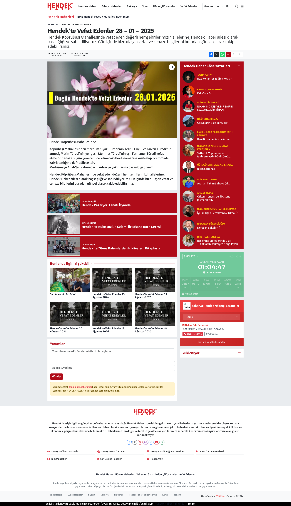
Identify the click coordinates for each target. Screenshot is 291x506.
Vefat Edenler (189, 6)
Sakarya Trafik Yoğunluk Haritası (167, 451)
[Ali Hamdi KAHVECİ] (188, 106)
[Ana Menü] (241, 6)
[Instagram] (145, 442)
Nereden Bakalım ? (208, 227)
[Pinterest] (140, 442)
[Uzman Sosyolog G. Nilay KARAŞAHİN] (188, 150)
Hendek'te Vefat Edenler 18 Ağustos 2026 (151, 330)
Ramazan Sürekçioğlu (211, 223)
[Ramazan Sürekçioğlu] (188, 225)
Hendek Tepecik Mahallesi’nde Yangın (103, 16)
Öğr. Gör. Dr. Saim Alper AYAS (215, 164)
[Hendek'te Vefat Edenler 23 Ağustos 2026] (112, 280)
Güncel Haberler (112, 6)
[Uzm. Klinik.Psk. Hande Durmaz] (188, 211)
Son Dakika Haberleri (111, 458)
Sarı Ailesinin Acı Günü (63, 294)
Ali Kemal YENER (207, 179)
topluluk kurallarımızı (80, 386)
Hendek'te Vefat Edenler (76, 24)
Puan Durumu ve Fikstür (212, 451)
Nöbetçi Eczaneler (164, 6)
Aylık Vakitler (191, 294)
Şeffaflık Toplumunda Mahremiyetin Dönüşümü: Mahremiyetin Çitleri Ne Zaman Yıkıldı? (216, 155)
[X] (134, 442)
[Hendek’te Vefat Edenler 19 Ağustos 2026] (112, 314)
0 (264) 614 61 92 (194, 334)
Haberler (52, 24)
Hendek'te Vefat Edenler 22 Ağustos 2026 (151, 296)
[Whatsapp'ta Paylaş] (222, 54)
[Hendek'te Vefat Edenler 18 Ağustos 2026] (155, 314)
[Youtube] (156, 442)
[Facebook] (129, 442)
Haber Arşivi (157, 458)
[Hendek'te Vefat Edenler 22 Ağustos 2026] (155, 280)
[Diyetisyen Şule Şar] (188, 240)
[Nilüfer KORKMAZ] (188, 120)
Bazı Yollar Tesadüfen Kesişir (214, 78)
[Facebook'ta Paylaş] (211, 54)
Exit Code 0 (204, 93)
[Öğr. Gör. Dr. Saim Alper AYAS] (188, 166)
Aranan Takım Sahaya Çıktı (213, 183)
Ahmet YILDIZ (205, 192)
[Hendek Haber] (60, 6)
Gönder (56, 376)
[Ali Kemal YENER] (188, 181)
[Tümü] (239, 66)
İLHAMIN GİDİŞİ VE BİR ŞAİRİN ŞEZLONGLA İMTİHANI (215, 108)
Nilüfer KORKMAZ (207, 119)
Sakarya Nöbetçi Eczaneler (65, 451)
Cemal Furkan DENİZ (209, 89)
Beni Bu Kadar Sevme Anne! (213, 139)
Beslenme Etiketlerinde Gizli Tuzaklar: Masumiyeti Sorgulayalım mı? (218, 242)
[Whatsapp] (161, 442)
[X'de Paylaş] (216, 54)
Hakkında (119, 495)
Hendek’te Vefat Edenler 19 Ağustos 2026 (108, 330)
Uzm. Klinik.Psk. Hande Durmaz (216, 209)
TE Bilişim (220, 496)
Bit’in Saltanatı (206, 168)
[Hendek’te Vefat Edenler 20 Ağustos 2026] (70, 314)
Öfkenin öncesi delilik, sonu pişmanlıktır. (213, 198)
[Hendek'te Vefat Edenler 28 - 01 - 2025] (112, 99)
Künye (165, 495)
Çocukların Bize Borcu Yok (212, 122)
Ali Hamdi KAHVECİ (208, 102)
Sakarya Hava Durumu (113, 451)
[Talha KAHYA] (188, 76)
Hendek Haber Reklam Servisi (143, 495)
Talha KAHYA (204, 74)
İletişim (177, 495)
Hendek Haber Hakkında (169, 503)
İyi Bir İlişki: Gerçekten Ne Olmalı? (217, 213)
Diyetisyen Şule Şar (209, 236)
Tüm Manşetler (59, 458)
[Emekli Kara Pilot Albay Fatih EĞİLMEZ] (188, 135)
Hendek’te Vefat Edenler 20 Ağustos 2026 (66, 330)
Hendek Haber (87, 6)
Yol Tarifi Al (213, 334)
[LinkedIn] (151, 442)
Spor (145, 6)
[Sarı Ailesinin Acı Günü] (70, 280)
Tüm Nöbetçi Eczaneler (213, 342)
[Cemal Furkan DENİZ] (188, 91)
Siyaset (91, 495)
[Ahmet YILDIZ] (188, 196)
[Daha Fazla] (228, 54)
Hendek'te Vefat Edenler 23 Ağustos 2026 (108, 296)
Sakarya (132, 6)
